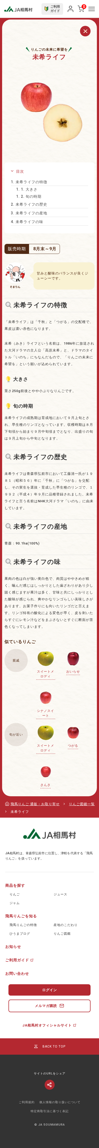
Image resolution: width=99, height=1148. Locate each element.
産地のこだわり (66, 925)
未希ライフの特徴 (29, 182)
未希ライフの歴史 (29, 204)
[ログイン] (70, 9)
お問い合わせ (17, 973)
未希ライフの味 (27, 222)
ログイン (49, 990)
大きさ (26, 189)
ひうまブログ (20, 933)
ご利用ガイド (17, 960)
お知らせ (13, 946)
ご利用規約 (27, 1102)
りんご (15, 894)
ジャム (15, 903)
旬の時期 (28, 196)
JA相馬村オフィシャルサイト (47, 1025)
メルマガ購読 (46, 1006)
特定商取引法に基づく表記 (50, 1111)
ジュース (60, 894)
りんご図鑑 (62, 933)
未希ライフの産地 (29, 213)
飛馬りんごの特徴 (23, 925)
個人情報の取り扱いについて (60, 1102)
